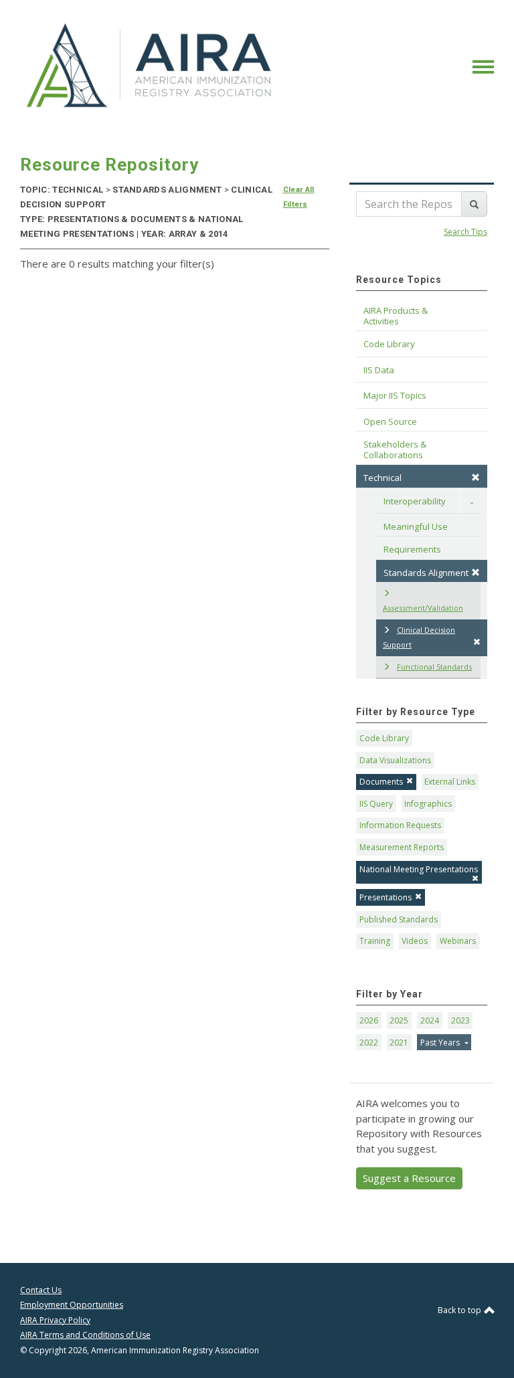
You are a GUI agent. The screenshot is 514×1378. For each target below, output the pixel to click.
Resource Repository (109, 165)
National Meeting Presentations (418, 869)
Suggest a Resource (409, 1178)
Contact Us (41, 1290)
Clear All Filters (299, 197)
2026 (368, 1020)
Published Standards (398, 919)
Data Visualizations (395, 760)
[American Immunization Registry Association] (150, 65)
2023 (460, 1020)
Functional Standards (434, 667)
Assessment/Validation (423, 608)
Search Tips (465, 231)
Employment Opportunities (71, 1304)
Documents (381, 781)
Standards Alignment (425, 573)
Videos (415, 941)
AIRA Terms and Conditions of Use (85, 1335)
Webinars (458, 941)
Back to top (460, 1310)
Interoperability (414, 501)
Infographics (428, 803)
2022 (368, 1042)
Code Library (384, 738)
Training (374, 941)
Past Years (441, 1042)
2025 (399, 1020)
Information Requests (400, 825)
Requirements (412, 549)
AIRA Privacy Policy (55, 1320)
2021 (399, 1042)
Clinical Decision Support (419, 637)
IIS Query (376, 803)
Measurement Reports (401, 847)
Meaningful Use (415, 526)
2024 (429, 1020)
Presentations (385, 897)
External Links (449, 781)
